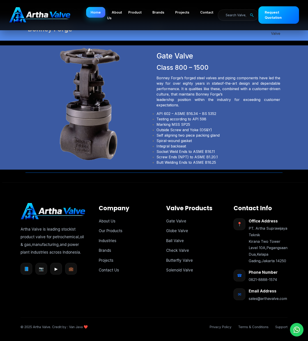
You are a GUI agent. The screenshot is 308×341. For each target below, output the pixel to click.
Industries (107, 240)
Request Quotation (273, 15)
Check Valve (177, 250)
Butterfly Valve (179, 260)
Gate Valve (176, 221)
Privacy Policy (220, 327)
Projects (182, 12)
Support (281, 327)
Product (135, 12)
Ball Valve (175, 240)
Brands (158, 12)
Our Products (110, 231)
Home (96, 12)
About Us (114, 15)
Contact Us (109, 270)
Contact (206, 12)
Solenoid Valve (179, 270)
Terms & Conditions (253, 327)
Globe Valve (177, 231)
